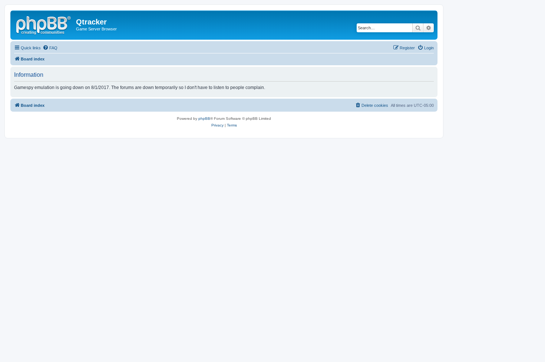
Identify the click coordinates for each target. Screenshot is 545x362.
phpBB (204, 118)
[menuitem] (50, 47)
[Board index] (44, 24)
